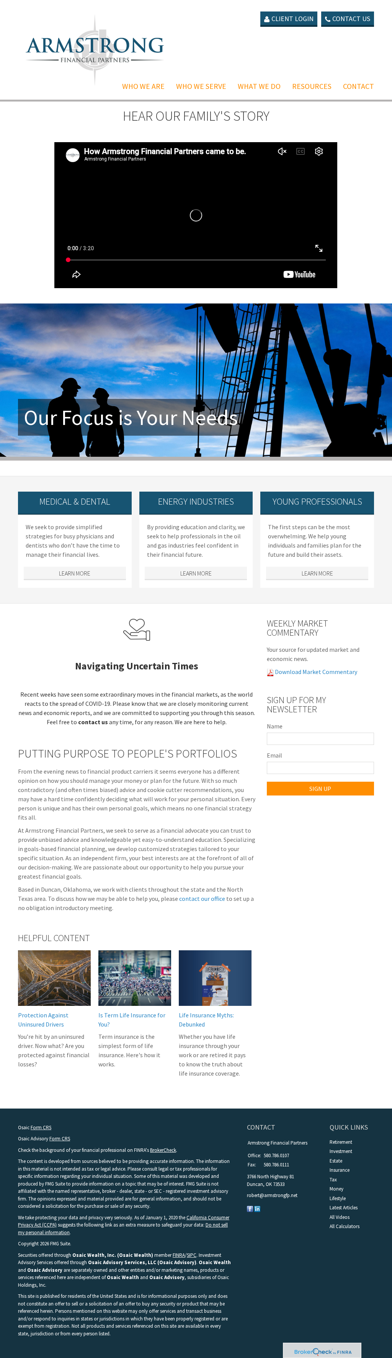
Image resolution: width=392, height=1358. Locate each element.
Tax (333, 1179)
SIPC (191, 1255)
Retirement (341, 1142)
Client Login (292, 18)
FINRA (179, 1255)
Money (336, 1189)
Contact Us (351, 18)
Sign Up (320, 788)
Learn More (74, 573)
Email (274, 755)
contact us (93, 722)
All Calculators (344, 1226)
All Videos (340, 1217)
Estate (336, 1161)
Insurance (340, 1170)
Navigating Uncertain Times (136, 665)
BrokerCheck (163, 1150)
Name (275, 726)
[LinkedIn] (257, 1208)
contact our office (202, 898)
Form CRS (41, 1127)
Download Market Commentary (315, 672)
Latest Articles (344, 1207)
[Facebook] (250, 1208)
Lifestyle (338, 1198)
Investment (341, 1151)
